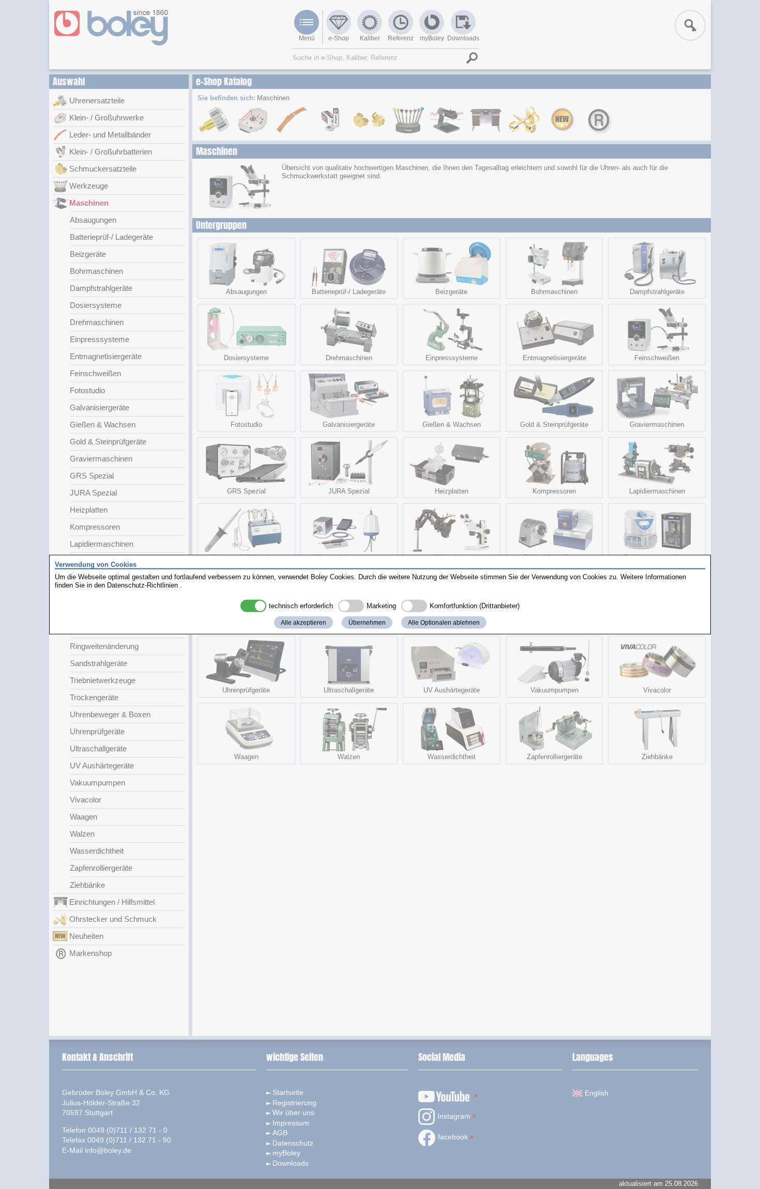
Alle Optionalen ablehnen (444, 622)
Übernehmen (367, 622)
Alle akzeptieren (303, 622)
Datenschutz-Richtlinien (142, 585)
